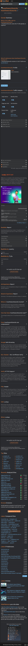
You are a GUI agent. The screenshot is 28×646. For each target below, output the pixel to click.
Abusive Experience (14, 294)
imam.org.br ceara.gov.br (8, 522)
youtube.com (19, 456)
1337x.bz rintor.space (7, 538)
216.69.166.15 (4, 566)
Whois (14, 417)
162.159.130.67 (4, 63)
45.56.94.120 (4, 553)
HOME (12, 1)
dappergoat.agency (6, 484)
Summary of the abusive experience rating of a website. (14, 296)
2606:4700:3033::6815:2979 (8, 571)
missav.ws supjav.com (7, 536)
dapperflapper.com (5, 477)
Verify (14, 371)
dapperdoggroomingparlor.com (8, 497)
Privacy (16, 644)
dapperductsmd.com (6, 492)
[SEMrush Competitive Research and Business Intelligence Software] (7, 175)
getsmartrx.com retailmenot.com (10, 539)
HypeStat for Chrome (15, 511)
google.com (6, 456)
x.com (4, 459)
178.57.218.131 (4, 565)
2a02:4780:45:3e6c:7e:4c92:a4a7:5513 (10, 556)
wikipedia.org (6, 467)
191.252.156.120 (5, 551)
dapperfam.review (5, 480)
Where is (14, 302)
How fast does (14, 313)
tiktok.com (6, 461)
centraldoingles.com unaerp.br (9, 531)
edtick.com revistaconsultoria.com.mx (11, 534)
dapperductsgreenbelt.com (7, 494)
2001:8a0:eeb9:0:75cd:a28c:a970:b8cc (11, 558)
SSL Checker (14, 354)
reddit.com (18, 461)
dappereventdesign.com (7, 478)
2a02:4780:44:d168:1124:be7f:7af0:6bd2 (11, 573)
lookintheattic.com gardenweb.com (10, 526)
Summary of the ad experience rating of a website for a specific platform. (14, 287)
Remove (6, 614)
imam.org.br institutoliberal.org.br (10, 524)
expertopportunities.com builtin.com (10, 521)
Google (14, 342)
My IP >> (25, 576)
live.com (18, 467)
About (19, 644)
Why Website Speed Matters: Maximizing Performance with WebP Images (16, 586)
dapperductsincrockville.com (8, 489)
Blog (13, 644)
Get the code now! (14, 625)
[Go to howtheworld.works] (17, 10)
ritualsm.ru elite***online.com (9, 541)
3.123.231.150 (4, 568)
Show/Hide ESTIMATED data (11, 607)
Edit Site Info (4, 85)
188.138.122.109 (5, 554)
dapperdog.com (5, 490)
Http (14, 386)
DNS (14, 402)
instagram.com (19, 458)
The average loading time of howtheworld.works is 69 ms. (13, 316)
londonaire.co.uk (5, 495)
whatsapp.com (19, 468)
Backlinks (6, 227)
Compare (22, 4)
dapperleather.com (5, 475)
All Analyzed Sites (7, 644)
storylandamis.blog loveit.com (9, 529)
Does (14, 323)
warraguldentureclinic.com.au (8, 487)
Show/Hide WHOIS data (9, 611)
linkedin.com (19, 463)
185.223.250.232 (5, 549)
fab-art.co (3, 482)
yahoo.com (19, 465)
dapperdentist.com (5, 499)
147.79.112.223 (4, 570)
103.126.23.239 (4, 563)
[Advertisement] (14, 42)
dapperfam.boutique (6, 485)
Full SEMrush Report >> (22, 222)
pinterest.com (6, 468)
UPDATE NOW (14, 271)
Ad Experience (14, 284)
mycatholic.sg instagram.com (9, 519)
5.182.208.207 (4, 559)
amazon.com (19, 459)
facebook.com (7, 458)
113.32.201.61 (4, 561)
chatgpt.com (6, 465)
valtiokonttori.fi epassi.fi (7, 543)
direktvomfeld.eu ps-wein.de (8, 527)
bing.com (5, 463)
